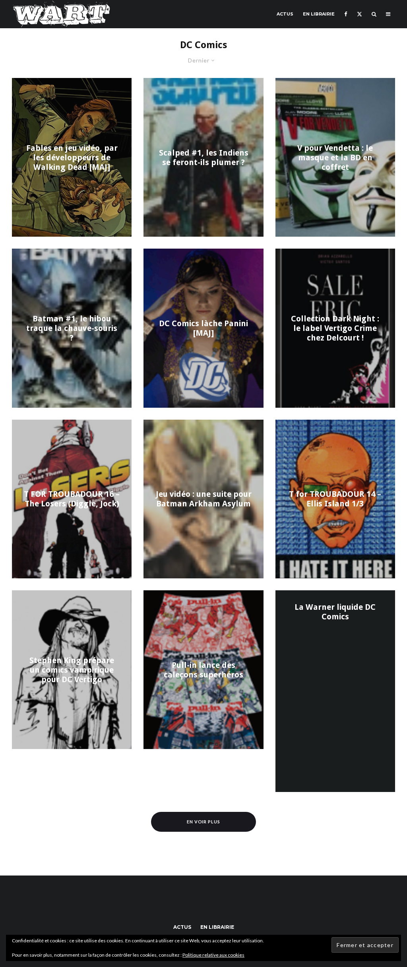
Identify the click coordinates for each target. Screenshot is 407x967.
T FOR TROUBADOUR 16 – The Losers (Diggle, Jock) (72, 498)
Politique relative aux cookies (213, 955)
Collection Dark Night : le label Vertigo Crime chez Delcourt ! (335, 328)
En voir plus (204, 821)
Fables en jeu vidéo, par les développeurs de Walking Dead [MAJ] (72, 157)
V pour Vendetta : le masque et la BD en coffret (335, 157)
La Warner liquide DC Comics (335, 611)
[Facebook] (345, 14)
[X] (359, 14)
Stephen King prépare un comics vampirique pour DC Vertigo (71, 670)
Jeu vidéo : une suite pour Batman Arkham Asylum (203, 498)
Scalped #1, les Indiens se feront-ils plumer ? (203, 157)
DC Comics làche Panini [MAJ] (203, 328)
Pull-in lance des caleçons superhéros (203, 669)
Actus (285, 14)
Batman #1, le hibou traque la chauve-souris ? (71, 328)
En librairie (319, 14)
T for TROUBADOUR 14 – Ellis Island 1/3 (335, 498)
